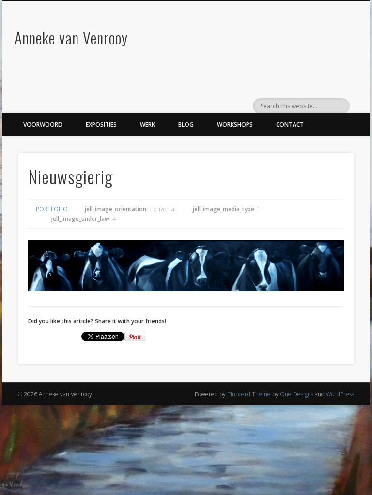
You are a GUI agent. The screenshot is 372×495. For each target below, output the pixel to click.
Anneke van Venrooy (71, 37)
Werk (147, 124)
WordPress (340, 394)
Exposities (101, 124)
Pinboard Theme (249, 394)
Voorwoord (42, 124)
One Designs (296, 394)
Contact (290, 124)
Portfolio (52, 209)
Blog (186, 124)
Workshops (235, 124)
